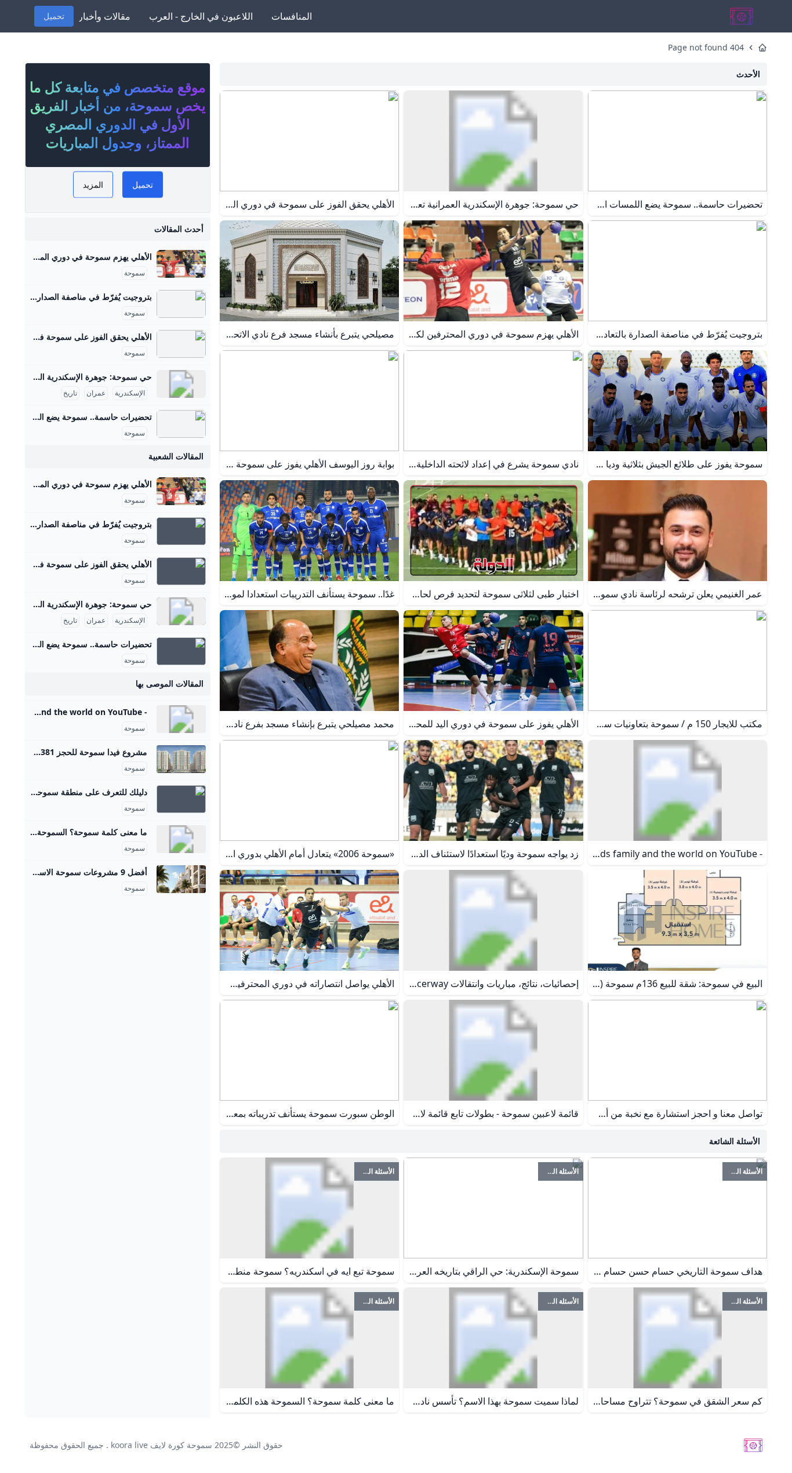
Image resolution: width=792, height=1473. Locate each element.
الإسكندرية (130, 393)
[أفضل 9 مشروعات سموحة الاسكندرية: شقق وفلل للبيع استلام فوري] (181, 879)
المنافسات (291, 16)
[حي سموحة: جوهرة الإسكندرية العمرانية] (181, 384)
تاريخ (70, 393)
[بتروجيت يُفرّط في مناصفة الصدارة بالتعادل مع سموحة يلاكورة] (181, 304)
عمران (96, 393)
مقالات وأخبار (104, 16)
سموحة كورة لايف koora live (161, 1444)
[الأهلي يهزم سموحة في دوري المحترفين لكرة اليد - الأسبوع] (181, 264)
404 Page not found (706, 47)
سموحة (134, 273)
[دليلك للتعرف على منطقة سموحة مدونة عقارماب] (181, 799)
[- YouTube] (181, 719)
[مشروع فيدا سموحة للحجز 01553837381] (181, 759)
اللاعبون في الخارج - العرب (201, 16)
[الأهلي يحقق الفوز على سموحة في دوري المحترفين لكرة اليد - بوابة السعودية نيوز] (181, 344)
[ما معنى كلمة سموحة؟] (181, 839)
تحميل (53, 15)
